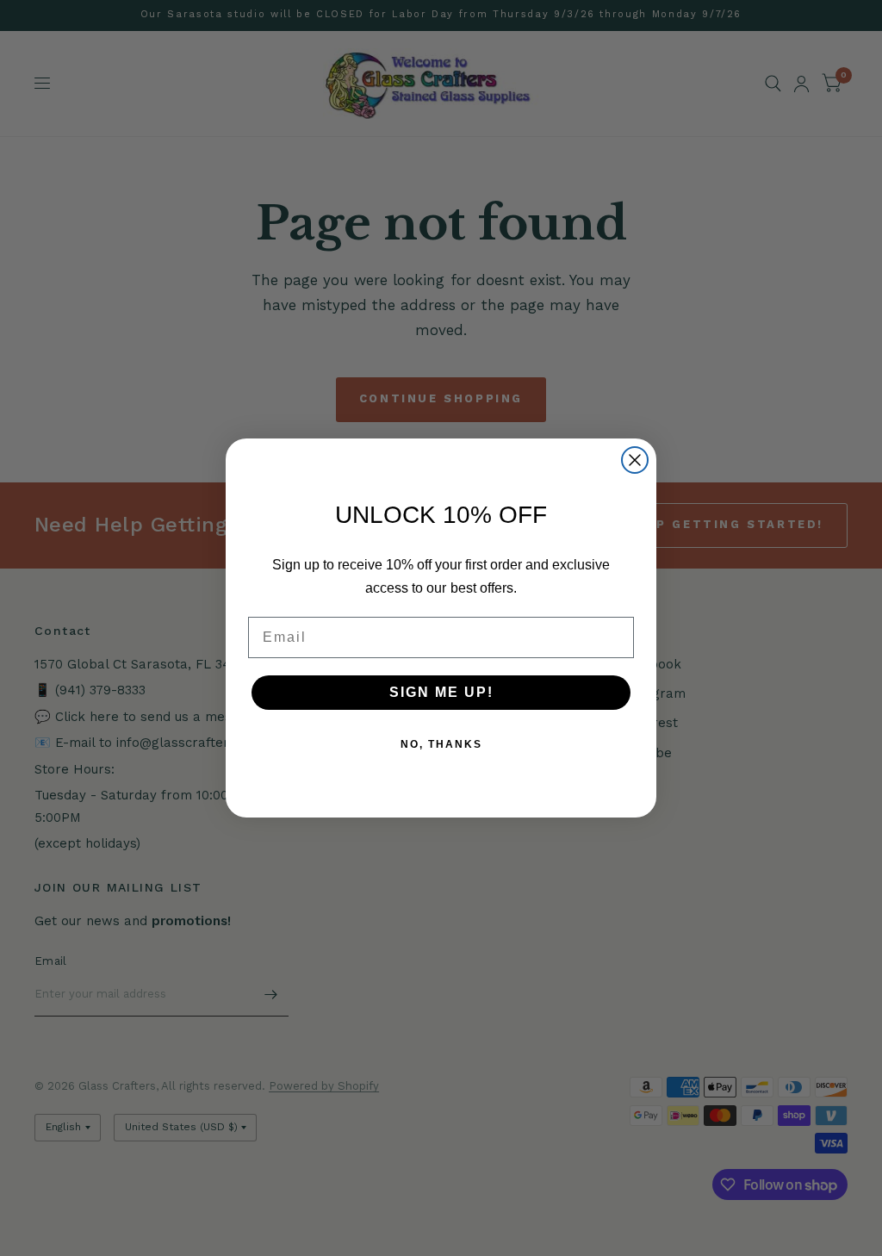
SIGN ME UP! (441, 692)
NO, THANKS (441, 744)
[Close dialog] (635, 460)
